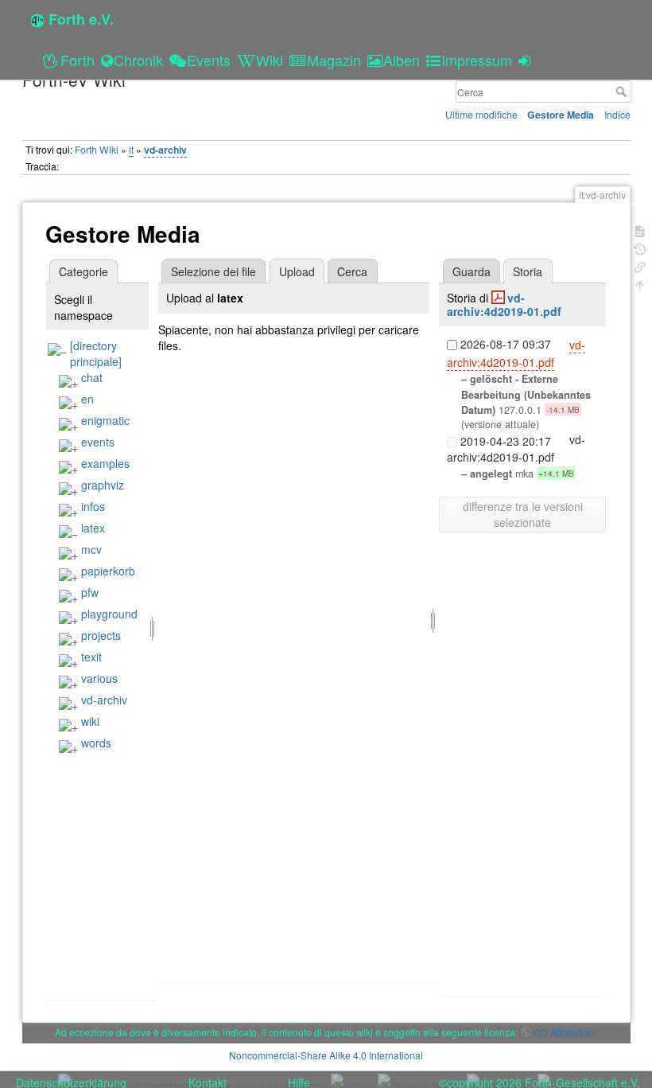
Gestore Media (560, 114)
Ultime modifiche (481, 114)
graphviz (102, 485)
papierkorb (108, 571)
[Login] (526, 60)
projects (101, 635)
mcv (91, 549)
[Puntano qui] (640, 265)
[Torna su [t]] (640, 284)
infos (93, 506)
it (131, 149)
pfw (90, 592)
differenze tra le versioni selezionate (523, 514)
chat (92, 377)
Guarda (471, 271)
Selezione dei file (213, 271)
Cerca (623, 91)
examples (105, 463)
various (99, 678)
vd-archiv (165, 149)
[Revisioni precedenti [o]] (640, 248)
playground (109, 614)
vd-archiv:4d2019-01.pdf (504, 304)
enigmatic (105, 420)
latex (93, 528)
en (87, 399)
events (97, 442)
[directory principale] (96, 353)
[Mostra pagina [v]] (640, 229)
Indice (617, 114)
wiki (90, 721)
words (96, 743)
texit (91, 657)
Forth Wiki (96, 149)
